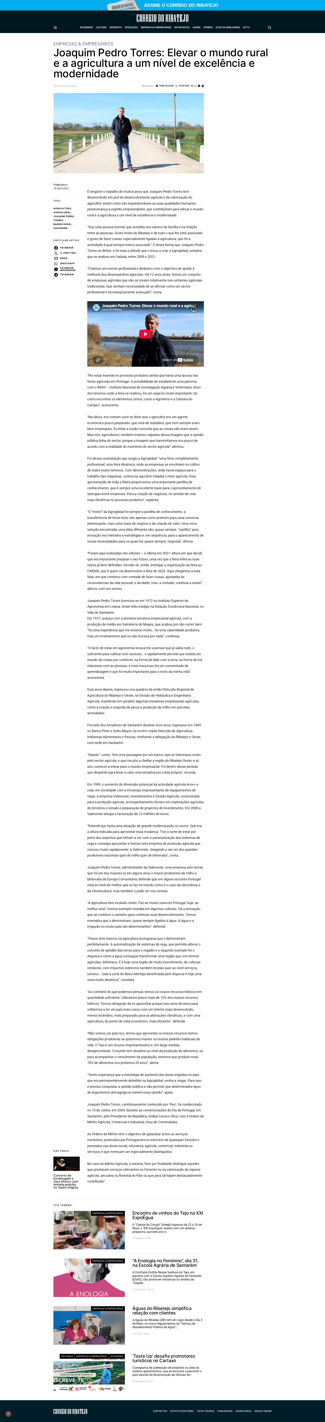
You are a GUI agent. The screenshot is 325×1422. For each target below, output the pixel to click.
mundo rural (62, 224)
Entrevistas (182, 27)
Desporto (116, 27)
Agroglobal (62, 212)
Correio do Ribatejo (153, 18)
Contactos (160, 1411)
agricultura (62, 208)
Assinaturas (243, 1411)
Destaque (67, 1356)
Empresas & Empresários (156, 27)
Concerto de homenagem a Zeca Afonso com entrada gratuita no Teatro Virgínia (65, 1181)
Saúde (196, 27)
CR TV (246, 27)
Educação (131, 27)
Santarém (60, 228)
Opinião (208, 27)
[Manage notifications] (8, 1414)
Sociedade (86, 27)
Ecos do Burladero (228, 27)
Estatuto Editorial (182, 1411)
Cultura (101, 27)
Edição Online (263, 1411)
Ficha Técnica (205, 1411)
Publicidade (224, 1411)
